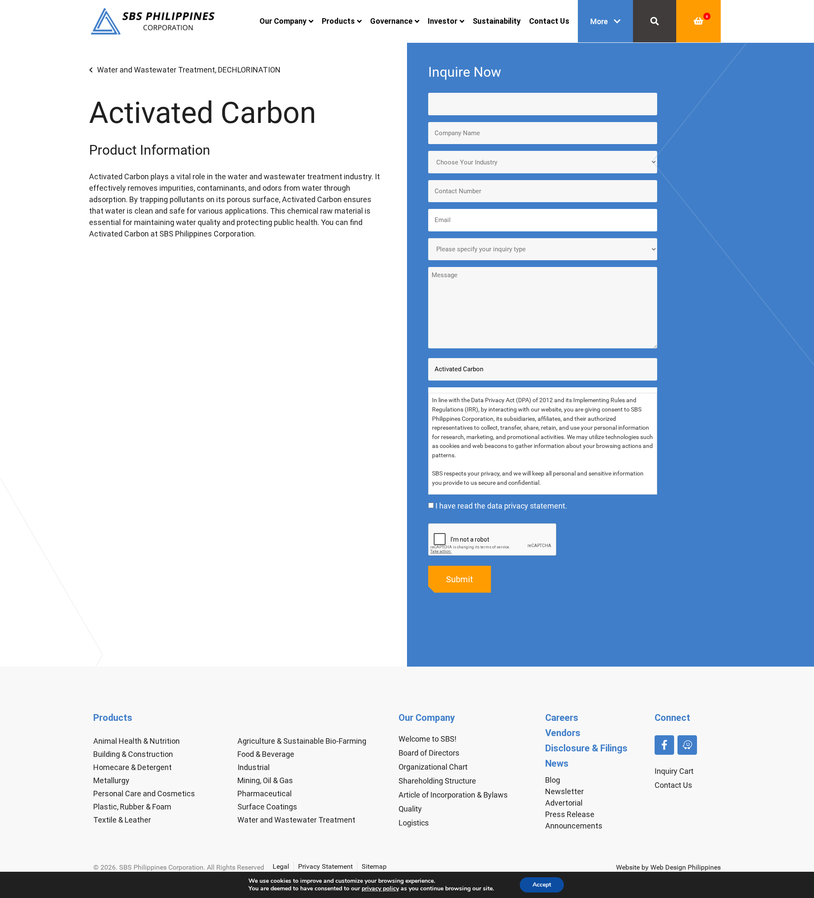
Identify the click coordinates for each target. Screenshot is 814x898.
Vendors (562, 733)
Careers (561, 717)
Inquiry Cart (674, 771)
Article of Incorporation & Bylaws (453, 794)
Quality (410, 808)
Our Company (283, 21)
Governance (391, 21)
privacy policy (380, 888)
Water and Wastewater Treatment (156, 69)
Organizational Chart (433, 766)
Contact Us (549, 21)
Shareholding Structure (437, 780)
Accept (541, 885)
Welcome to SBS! (428, 738)
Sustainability (497, 21)
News (557, 763)
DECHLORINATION (249, 69)
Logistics (414, 822)
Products (338, 21)
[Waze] (687, 745)
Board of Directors (429, 752)
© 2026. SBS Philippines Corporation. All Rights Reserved (178, 867)
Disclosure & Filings (586, 748)
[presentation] (492, 539)
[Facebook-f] (664, 745)
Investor (442, 21)
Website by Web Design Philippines (668, 867)
